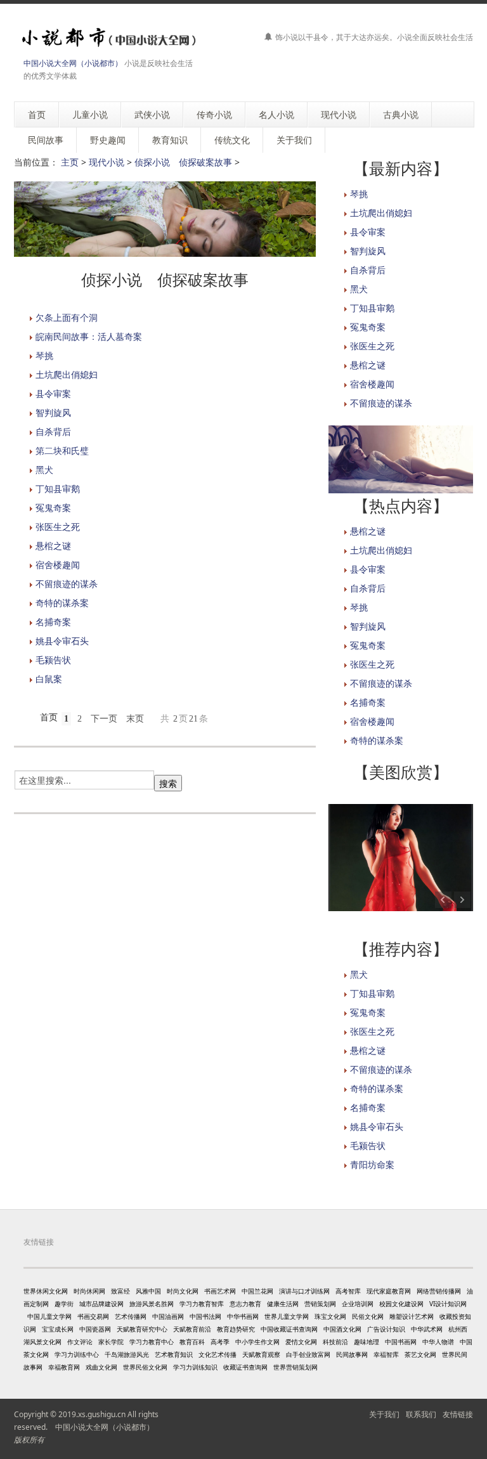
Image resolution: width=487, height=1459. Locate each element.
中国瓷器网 (95, 1329)
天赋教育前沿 (192, 1329)
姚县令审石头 (62, 641)
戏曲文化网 (101, 1367)
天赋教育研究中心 (142, 1329)
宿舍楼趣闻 (58, 565)
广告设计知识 (386, 1329)
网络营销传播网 (439, 1291)
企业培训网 (357, 1303)
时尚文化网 (182, 1291)
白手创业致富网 (308, 1354)
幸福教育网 (64, 1367)
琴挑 (44, 355)
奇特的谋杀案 (62, 603)
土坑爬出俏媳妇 (67, 374)
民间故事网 (352, 1354)
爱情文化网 (301, 1341)
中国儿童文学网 (49, 1316)
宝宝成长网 (58, 1329)
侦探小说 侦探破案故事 (183, 162)
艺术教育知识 (174, 1354)
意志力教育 (245, 1303)
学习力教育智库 (201, 1303)
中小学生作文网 (257, 1341)
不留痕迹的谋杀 (67, 584)
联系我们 (421, 1414)
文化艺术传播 (217, 1354)
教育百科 (192, 1341)
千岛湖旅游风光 (127, 1354)
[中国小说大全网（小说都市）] (106, 38)
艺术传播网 (130, 1316)
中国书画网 (401, 1341)
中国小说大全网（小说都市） (72, 63)
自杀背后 (53, 431)
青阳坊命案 (372, 1164)
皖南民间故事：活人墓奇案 (89, 336)
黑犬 (44, 470)
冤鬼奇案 (53, 508)
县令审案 (53, 393)
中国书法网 (205, 1316)
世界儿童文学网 (286, 1316)
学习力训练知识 (195, 1367)
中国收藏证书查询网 (289, 1329)
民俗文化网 (368, 1316)
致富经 (120, 1291)
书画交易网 (93, 1316)
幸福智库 (386, 1354)
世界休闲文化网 (45, 1291)
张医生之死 (58, 527)
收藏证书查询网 (245, 1367)
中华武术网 (427, 1329)
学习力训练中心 (77, 1354)
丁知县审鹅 (58, 489)
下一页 (104, 718)
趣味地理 (366, 1341)
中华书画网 (243, 1316)
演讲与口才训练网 (304, 1291)
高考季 (220, 1341)
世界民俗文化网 (145, 1367)
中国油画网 (168, 1316)
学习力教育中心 (151, 1341)
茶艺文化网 (420, 1354)
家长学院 (111, 1341)
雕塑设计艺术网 (411, 1316)
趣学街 (64, 1303)
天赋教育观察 (261, 1354)
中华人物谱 (438, 1341)
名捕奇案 (53, 622)
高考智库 (348, 1291)
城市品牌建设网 (101, 1303)
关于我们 (384, 1414)
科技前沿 (335, 1341)
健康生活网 (283, 1303)
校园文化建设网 (401, 1303)
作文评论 (80, 1341)
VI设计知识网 (448, 1303)
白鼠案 (49, 679)
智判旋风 (53, 412)
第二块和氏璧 (62, 450)
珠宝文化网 (330, 1316)
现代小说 (106, 162)
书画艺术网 (220, 1291)
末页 (135, 718)
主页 (70, 162)
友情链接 (458, 1414)
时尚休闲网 (89, 1291)
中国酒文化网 (342, 1329)
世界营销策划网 (295, 1367)
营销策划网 (320, 1303)
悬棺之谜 (53, 546)
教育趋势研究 (236, 1329)
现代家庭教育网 (389, 1291)
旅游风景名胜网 (151, 1303)
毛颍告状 (53, 660)
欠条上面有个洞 (67, 317)
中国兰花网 (257, 1291)
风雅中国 (148, 1291)
